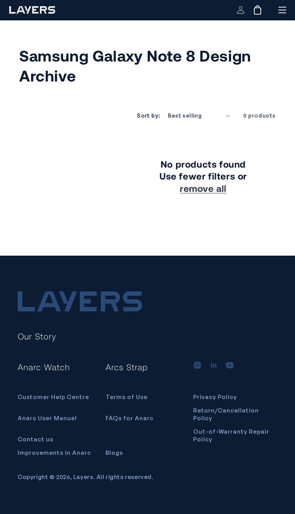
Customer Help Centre (53, 397)
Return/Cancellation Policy (226, 414)
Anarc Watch (44, 367)
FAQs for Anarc (130, 418)
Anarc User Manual (47, 418)
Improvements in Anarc (54, 452)
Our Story (37, 336)
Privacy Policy (215, 397)
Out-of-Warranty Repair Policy (231, 435)
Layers (83, 477)
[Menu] (282, 10)
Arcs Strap (127, 367)
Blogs (114, 452)
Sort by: (148, 115)
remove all (203, 188)
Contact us (35, 439)
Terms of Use (127, 397)
